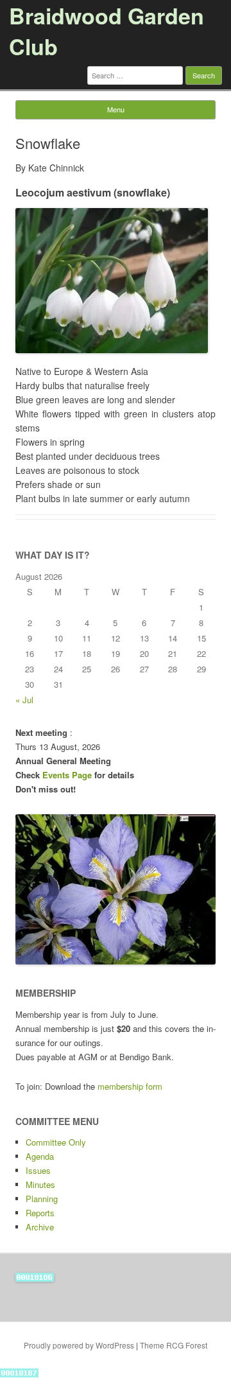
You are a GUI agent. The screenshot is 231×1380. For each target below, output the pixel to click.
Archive (40, 1227)
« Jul (24, 700)
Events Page (68, 775)
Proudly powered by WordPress (79, 1345)
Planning (42, 1198)
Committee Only (56, 1142)
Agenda (40, 1156)
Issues (38, 1170)
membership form (130, 1086)
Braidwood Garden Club (106, 31)
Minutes (40, 1184)
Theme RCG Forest (173, 1345)
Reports (40, 1213)
